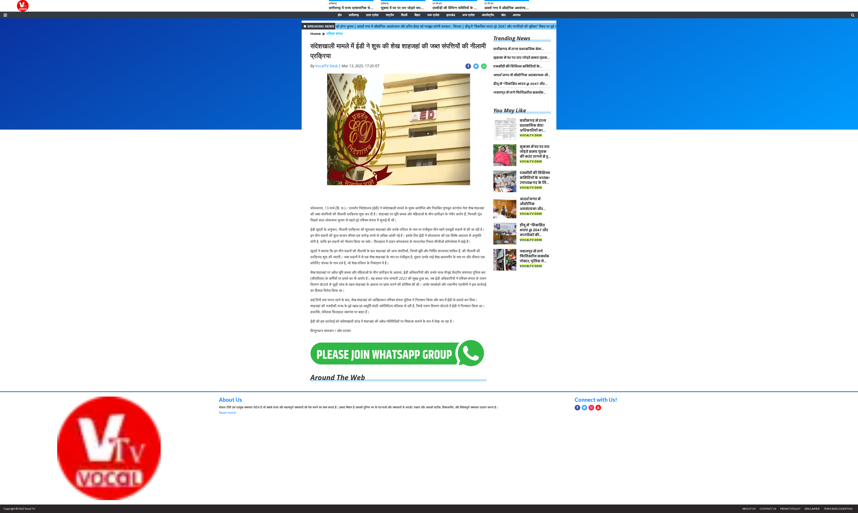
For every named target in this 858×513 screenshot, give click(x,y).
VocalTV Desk (326, 65)
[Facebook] (577, 407)
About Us (230, 399)
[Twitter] (584, 407)
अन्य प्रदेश (468, 15)
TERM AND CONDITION (838, 508)
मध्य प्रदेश (433, 15)
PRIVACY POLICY (790, 508)
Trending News (511, 38)
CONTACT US (768, 508)
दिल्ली (404, 15)
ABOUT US (748, 508)
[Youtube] (598, 407)
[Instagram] (591, 407)
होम (340, 15)
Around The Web (337, 377)
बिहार (417, 15)
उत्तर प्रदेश (372, 15)
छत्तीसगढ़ (354, 15)
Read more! (227, 412)
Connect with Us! (596, 399)
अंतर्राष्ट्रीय (488, 15)
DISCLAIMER (812, 508)
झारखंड (450, 15)
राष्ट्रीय (390, 15)
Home (315, 34)
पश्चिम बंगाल (334, 34)
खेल (503, 15)
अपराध (516, 15)
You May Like (509, 110)
